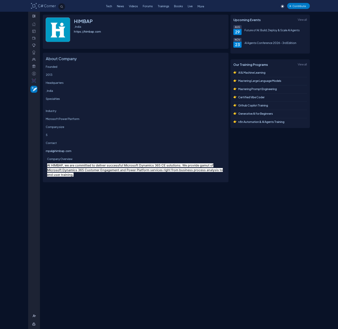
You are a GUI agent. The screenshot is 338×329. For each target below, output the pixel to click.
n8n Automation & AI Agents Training (261, 121)
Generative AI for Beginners (255, 113)
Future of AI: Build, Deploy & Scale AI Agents (272, 30)
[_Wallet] (35, 38)
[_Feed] (35, 24)
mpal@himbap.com (58, 151)
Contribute (299, 6)
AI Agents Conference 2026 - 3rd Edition (270, 43)
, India (49, 90)
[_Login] (35, 324)
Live (190, 6)
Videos (133, 6)
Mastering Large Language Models (259, 80)
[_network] (35, 59)
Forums (148, 6)
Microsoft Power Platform (62, 119)
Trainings (163, 6)
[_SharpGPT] (35, 80)
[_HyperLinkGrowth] (33, 89)
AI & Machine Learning (251, 72)
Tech (109, 6)
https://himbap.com (87, 31)
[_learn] (35, 45)
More (201, 6)
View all (302, 19)
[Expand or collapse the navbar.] (34, 16)
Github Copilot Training (253, 105)
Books (178, 6)
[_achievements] (35, 52)
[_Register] (35, 316)
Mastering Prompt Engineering (257, 89)
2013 (49, 74)
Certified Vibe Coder (251, 97)
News (120, 6)
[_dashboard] (35, 31)
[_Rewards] (35, 73)
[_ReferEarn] (35, 66)
